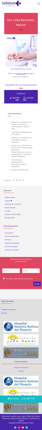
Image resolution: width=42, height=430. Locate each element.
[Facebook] (15, 427)
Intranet (4, 313)
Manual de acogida (11, 246)
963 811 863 (15, 99)
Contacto (8, 240)
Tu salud (7, 211)
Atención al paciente (12, 250)
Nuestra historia (10, 208)
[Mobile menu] (39, 3)
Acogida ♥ (8, 201)
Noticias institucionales (13, 214)
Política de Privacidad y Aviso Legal (14, 416)
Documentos (9, 233)
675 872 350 (28, 99)
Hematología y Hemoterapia (25, 73)
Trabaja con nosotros (8, 309)
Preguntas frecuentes (12, 243)
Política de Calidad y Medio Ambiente (15, 418)
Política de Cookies (33, 416)
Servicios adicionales (12, 236)
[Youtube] (23, 427)
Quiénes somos (10, 197)
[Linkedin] (26, 427)
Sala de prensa (10, 218)
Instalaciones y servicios (13, 204)
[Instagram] (19, 427)
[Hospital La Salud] (11, 3)
